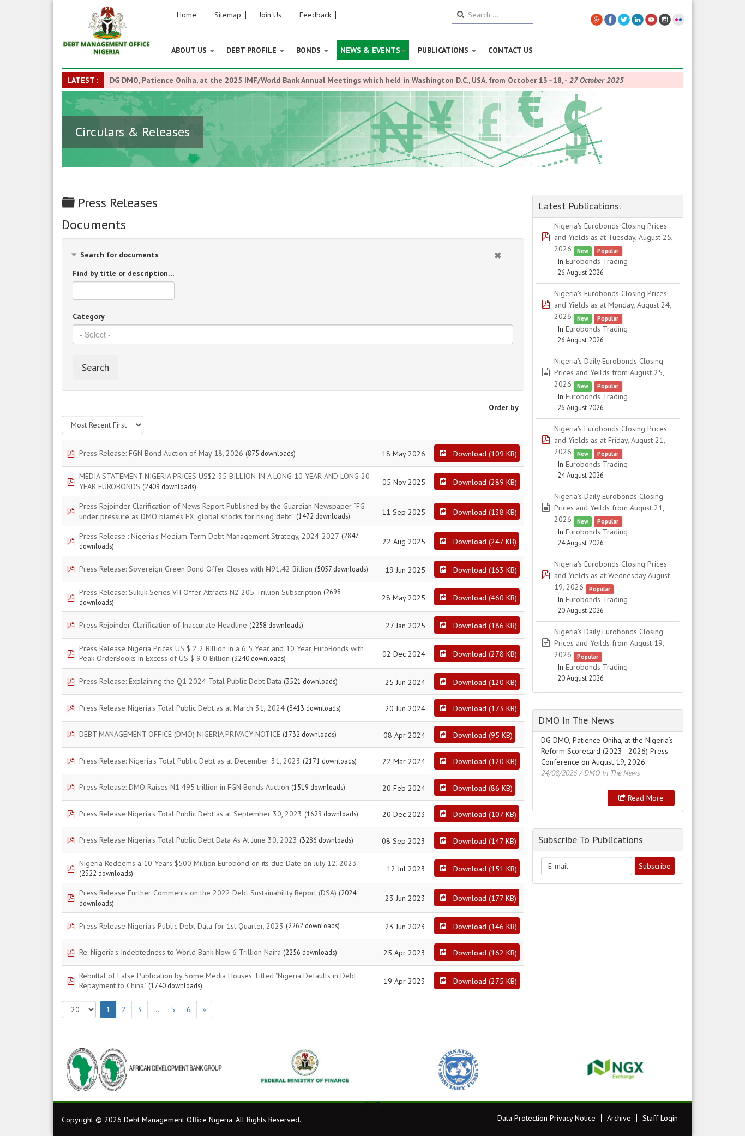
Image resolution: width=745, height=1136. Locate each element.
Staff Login (660, 1118)
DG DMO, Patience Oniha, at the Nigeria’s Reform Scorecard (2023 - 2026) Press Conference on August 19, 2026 (607, 751)
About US (190, 50)
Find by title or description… (124, 273)
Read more (645, 798)
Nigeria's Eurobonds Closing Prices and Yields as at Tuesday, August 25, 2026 (613, 237)
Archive (619, 1118)
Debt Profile (252, 50)
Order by (504, 407)
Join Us (270, 15)
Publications (444, 50)
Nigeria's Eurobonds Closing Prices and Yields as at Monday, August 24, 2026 (612, 304)
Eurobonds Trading (597, 261)
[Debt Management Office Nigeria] (107, 31)
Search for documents (119, 255)
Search (95, 367)
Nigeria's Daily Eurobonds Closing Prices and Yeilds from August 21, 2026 (609, 507)
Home (186, 15)
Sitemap (227, 15)
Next (669, 1069)
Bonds (309, 50)
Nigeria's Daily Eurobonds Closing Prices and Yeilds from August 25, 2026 (609, 372)
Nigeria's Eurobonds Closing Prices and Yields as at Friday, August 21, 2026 (610, 440)
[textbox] (293, 334)
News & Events (370, 50)
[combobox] (293, 334)
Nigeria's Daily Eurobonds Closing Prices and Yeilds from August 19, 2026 (609, 643)
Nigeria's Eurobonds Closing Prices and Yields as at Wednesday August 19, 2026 (612, 575)
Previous (76, 1069)
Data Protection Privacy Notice (546, 1118)
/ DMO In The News (609, 773)
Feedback (315, 15)
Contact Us (510, 50)
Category (89, 316)
